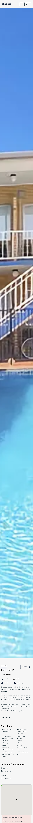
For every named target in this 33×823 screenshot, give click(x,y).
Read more (4, 717)
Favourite (24, 666)
